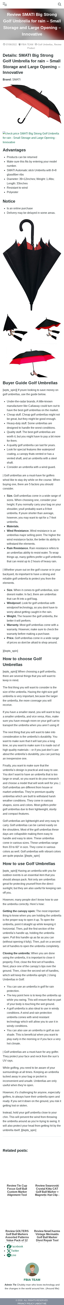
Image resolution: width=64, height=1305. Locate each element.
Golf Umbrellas (45, 44)
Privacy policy (26, 1304)
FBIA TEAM (27, 44)
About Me (41, 1304)
